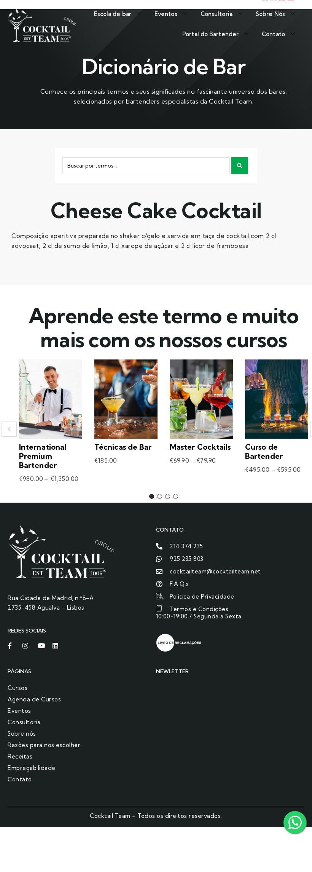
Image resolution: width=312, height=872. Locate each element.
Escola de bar (112, 14)
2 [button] (159, 496)
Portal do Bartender (210, 34)
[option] (50, 429)
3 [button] (167, 496)
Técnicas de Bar (123, 447)
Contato (273, 34)
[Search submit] (239, 165)
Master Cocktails (200, 447)
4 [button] (175, 496)
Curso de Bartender (264, 451)
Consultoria (216, 14)
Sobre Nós (270, 14)
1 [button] (151, 496)
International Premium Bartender (42, 456)
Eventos (165, 14)
